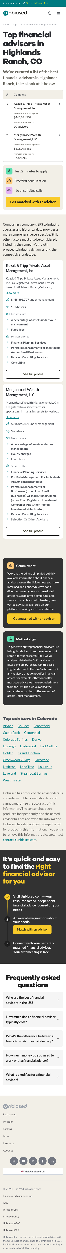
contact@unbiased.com (19, 840)
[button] (49, 13)
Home (6, 24)
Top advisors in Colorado (25, 24)
